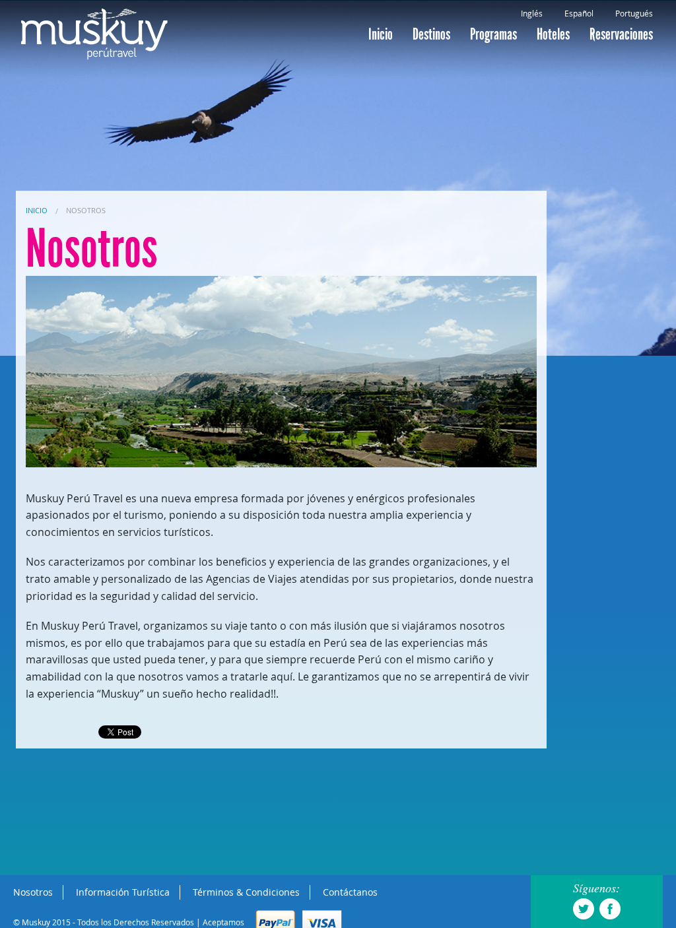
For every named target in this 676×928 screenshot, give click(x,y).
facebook (610, 909)
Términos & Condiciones (246, 892)
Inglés (532, 13)
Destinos (431, 34)
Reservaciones (621, 34)
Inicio (380, 34)
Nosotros (86, 210)
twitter (583, 909)
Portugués (634, 13)
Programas (493, 34)
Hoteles (553, 34)
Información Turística (123, 892)
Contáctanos (350, 892)
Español (578, 13)
